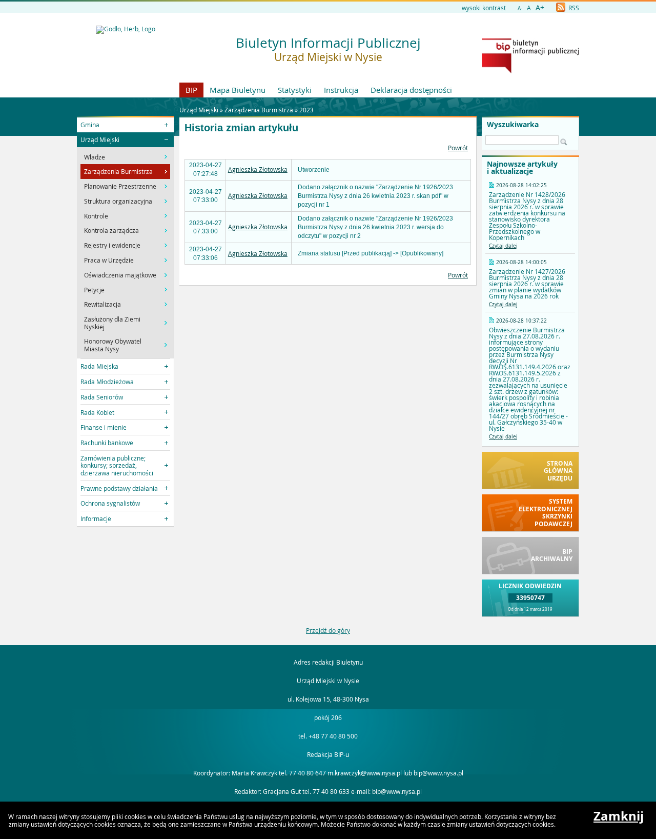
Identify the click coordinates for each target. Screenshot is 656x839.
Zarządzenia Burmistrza (258, 110)
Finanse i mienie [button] (103, 427)
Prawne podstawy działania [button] (119, 488)
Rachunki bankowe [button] (106, 442)
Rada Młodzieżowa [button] (107, 381)
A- (520, 8)
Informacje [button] (95, 518)
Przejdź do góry (328, 630)
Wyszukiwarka (513, 124)
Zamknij (618, 816)
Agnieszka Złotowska (258, 169)
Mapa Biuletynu (237, 90)
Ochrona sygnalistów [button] (110, 503)
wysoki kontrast (484, 8)
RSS (573, 8)
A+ (540, 7)
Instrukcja (341, 90)
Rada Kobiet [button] (97, 412)
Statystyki (295, 90)
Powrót (458, 148)
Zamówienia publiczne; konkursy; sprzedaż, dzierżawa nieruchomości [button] (116, 465)
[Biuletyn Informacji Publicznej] (530, 71)
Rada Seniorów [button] (101, 397)
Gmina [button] (89, 125)
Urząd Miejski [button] (99, 139)
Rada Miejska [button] (99, 366)
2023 (306, 110)
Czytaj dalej (503, 246)
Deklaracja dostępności (411, 90)
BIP (191, 90)
